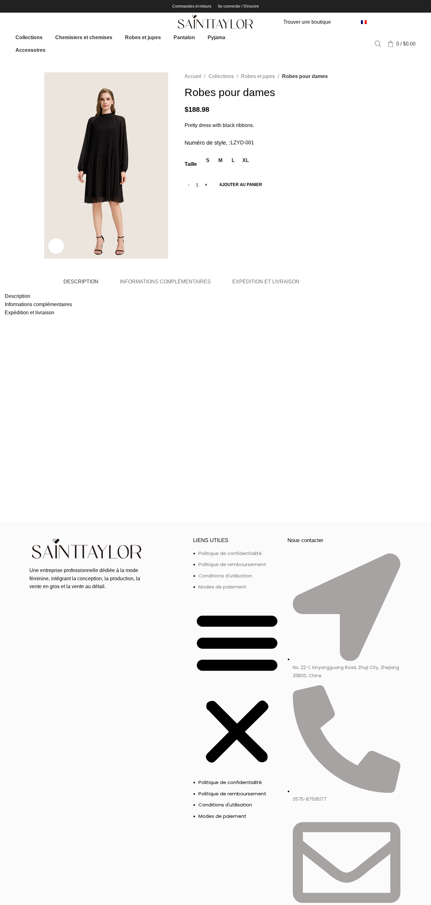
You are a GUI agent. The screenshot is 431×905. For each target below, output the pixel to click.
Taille (191, 164)
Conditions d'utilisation (225, 575)
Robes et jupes (258, 76)
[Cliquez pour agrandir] (56, 246)
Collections (222, 76)
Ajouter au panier (240, 184)
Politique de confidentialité (230, 553)
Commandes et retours (191, 6)
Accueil (194, 76)
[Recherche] (378, 44)
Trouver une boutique (307, 22)
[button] (237, 687)
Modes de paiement (222, 586)
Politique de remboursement (232, 564)
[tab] (80, 282)
